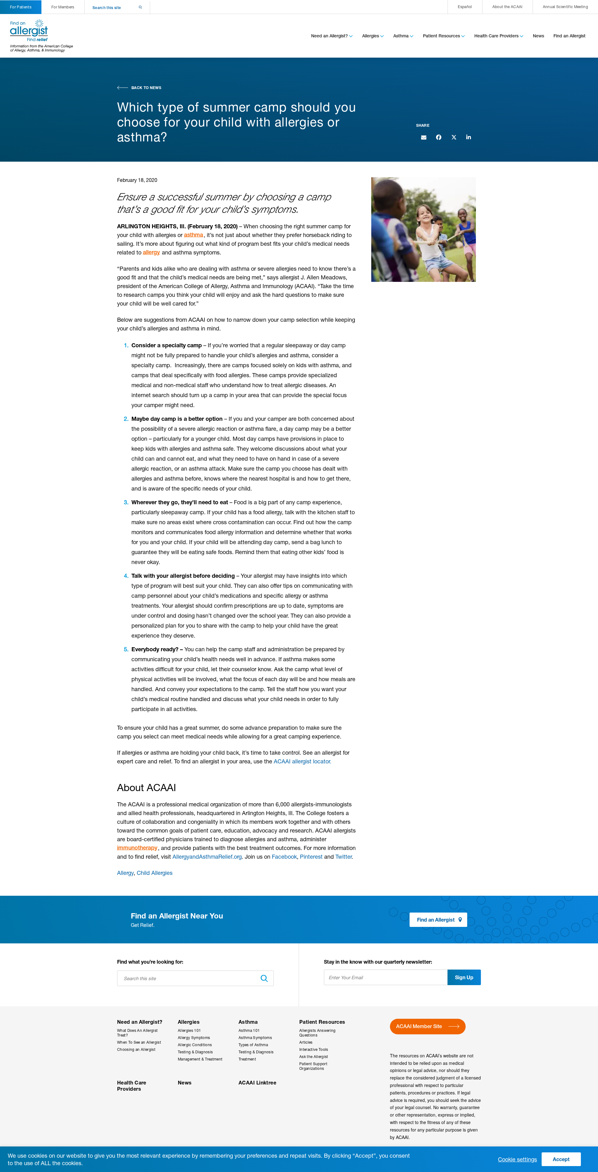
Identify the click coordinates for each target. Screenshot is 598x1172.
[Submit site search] (132, 8)
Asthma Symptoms (255, 1037)
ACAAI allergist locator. (302, 761)
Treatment (247, 1059)
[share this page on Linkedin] (468, 136)
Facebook (284, 856)
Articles (306, 1042)
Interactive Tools (313, 1049)
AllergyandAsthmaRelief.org (207, 856)
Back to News (146, 87)
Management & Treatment (200, 1059)
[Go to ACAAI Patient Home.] (42, 35)
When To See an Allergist (139, 1042)
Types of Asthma (253, 1044)
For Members (62, 7)
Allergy (125, 872)
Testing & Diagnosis (195, 1052)
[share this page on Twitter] (453, 136)
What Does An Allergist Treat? (137, 1032)
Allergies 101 (189, 1030)
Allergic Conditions (195, 1044)
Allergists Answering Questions (317, 1032)
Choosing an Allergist (136, 1049)
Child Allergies (155, 872)
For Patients (20, 7)
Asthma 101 (249, 1030)
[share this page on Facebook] (438, 136)
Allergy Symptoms (194, 1037)
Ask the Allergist (313, 1056)
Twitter (343, 856)
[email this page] (423, 136)
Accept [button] (561, 1159)
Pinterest (311, 856)
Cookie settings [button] (517, 1159)
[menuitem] (465, 7)
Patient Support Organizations (313, 1066)
